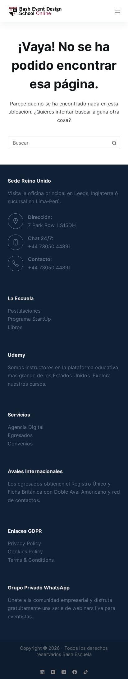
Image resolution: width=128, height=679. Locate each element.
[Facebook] (74, 672)
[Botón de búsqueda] (114, 143)
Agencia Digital (25, 427)
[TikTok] (85, 672)
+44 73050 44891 (49, 246)
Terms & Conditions (31, 560)
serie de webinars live (77, 608)
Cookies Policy (25, 551)
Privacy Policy (24, 543)
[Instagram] (64, 672)
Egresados (20, 435)
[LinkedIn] (42, 672)
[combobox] (58, 143)
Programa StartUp (29, 319)
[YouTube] (53, 672)
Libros (15, 327)
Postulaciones (24, 311)
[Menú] (117, 11)
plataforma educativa (93, 367)
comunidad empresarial (60, 600)
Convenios (20, 443)
